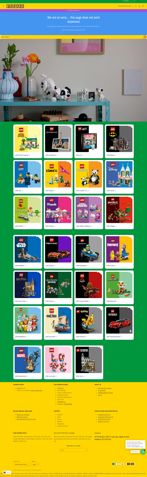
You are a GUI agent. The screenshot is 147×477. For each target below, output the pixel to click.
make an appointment (36, 390)
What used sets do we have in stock (26, 419)
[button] (3, 6)
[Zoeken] (145, 37)
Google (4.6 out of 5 (103, 421)
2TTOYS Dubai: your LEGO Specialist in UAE (25, 470)
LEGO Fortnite (110, 266)
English (126, 0)
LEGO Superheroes (20, 376)
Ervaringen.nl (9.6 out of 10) (105, 417)
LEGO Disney (110, 191)
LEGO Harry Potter (20, 301)
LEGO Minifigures (20, 337)
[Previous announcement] (3, 1)
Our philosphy (102, 390)
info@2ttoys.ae (61, 402)
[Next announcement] (144, 1)
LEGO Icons (79, 376)
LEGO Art (78, 155)
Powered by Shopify (37, 470)
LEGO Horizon (49, 301)
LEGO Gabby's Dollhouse (83, 226)
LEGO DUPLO (19, 226)
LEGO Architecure (50, 155)
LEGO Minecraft (111, 301)
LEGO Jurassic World (82, 301)
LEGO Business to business (105, 393)
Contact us (19, 388)
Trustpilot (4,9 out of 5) (104, 415)
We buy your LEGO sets (23, 415)
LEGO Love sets (50, 376)
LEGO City (18, 191)
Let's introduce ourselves (104, 388)
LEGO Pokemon (80, 337)
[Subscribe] (86, 450)
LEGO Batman (110, 155)
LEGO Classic (49, 191)
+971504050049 (67, 404)
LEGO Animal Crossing (21, 155)
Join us (100, 395)
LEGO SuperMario (81, 266)
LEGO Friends (49, 226)
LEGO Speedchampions (113, 337)
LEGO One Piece (50, 337)
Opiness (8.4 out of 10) (104, 419)
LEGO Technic (49, 266)
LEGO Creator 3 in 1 (82, 191)
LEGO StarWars (19, 266)
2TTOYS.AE (60, 388)
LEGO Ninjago (110, 226)
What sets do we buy (22, 417)
